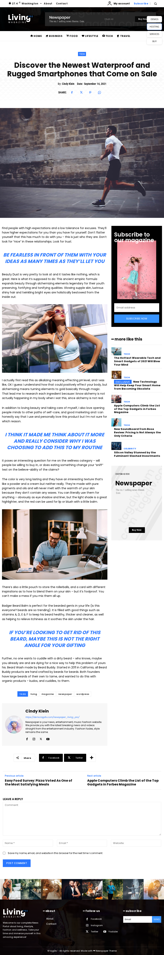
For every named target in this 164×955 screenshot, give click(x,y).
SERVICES (154, 33)
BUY (154, 41)
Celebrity (130, 449)
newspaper (65, 694)
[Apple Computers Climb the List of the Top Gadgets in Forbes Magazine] (116, 399)
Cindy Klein (68, 83)
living (34, 694)
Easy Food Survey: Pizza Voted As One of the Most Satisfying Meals (38, 782)
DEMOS (154, 19)
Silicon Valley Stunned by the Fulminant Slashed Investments (137, 454)
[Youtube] (47, 738)
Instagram (97, 925)
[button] (155, 3)
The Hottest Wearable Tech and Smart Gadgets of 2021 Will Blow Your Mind (137, 361)
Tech (82, 54)
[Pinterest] (90, 93)
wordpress (82, 694)
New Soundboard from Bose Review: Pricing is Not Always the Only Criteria (137, 432)
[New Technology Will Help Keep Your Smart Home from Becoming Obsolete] (116, 375)
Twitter (94, 931)
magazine (48, 694)
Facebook (96, 919)
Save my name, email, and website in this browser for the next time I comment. (55, 853)
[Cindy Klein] (14, 724)
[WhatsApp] (99, 93)
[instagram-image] (10, 889)
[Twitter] (81, 93)
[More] (91, 758)
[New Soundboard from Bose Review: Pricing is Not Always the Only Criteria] (116, 422)
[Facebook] (72, 93)
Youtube (113, 931)
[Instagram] (33, 738)
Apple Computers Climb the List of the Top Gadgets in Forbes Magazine (137, 409)
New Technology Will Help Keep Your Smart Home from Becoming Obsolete (137, 385)
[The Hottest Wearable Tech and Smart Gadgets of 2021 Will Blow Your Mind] (116, 351)
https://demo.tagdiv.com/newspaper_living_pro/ (52, 717)
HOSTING (154, 26)
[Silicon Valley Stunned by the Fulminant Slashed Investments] (116, 446)
